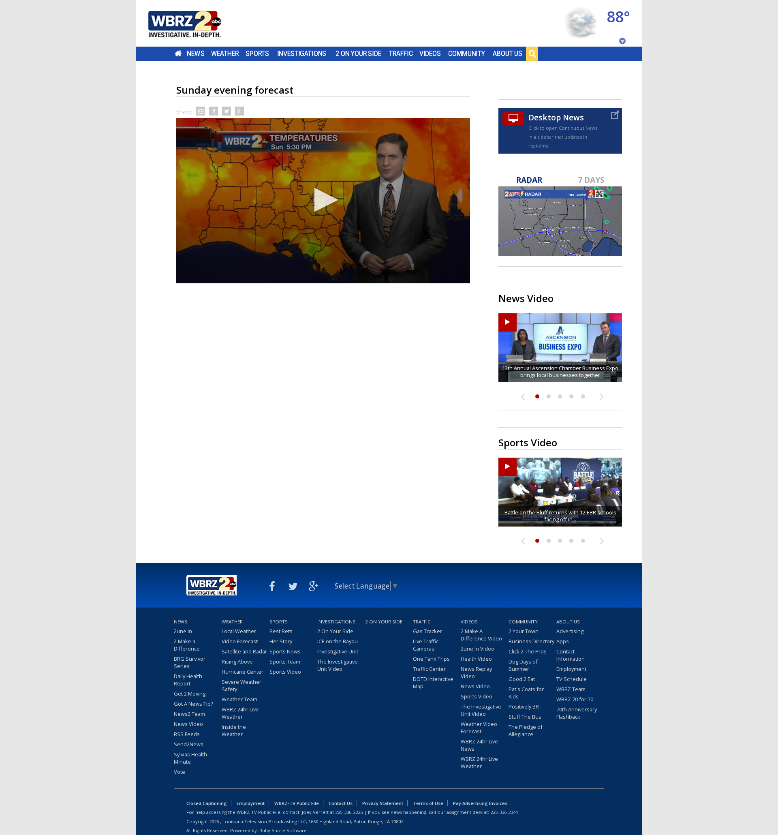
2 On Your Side (358, 53)
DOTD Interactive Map (433, 682)
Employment (571, 668)
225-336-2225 (349, 812)
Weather (225, 53)
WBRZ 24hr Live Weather (240, 713)
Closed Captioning (206, 803)
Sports (257, 53)
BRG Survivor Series (189, 662)
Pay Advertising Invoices (480, 803)
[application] (323, 200)
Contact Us (341, 803)
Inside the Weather (234, 730)
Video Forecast (240, 641)
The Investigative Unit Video (337, 665)
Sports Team (284, 661)
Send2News (188, 744)
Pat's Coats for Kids (526, 692)
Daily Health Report (188, 679)
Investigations (302, 53)
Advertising (570, 631)
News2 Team (189, 713)
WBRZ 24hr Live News (479, 745)
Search (532, 53)
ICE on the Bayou (337, 641)
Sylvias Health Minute (190, 758)
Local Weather (239, 631)
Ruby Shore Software (283, 830)
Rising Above (237, 661)
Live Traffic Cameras (425, 645)
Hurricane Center (242, 671)
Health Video (476, 658)
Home (178, 53)
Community (466, 53)
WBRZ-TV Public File (296, 803)
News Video (188, 724)
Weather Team (239, 699)
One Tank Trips (431, 658)
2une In (183, 631)
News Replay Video (476, 672)
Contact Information (570, 655)
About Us (507, 53)
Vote (179, 771)
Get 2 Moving (189, 693)
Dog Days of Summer (523, 665)
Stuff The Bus (525, 716)
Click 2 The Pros (528, 651)
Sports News (285, 651)
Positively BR (524, 706)
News (195, 53)
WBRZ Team (571, 689)
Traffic (401, 53)
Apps (562, 641)
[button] (323, 200)
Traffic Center (429, 668)
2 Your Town (524, 631)
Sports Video (285, 671)
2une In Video (477, 648)
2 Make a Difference (187, 645)
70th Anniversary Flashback (576, 713)
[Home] (194, 23)
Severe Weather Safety (241, 685)
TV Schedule (571, 679)
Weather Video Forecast (479, 727)
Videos (430, 53)
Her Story (280, 641)
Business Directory (531, 641)
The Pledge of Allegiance (526, 730)
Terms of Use (428, 803)
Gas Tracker (427, 631)
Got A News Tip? (193, 703)
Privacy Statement (382, 803)
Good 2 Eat (522, 679)
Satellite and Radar (244, 651)
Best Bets (281, 631)
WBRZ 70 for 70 (574, 699)
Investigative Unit (337, 651)
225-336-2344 (504, 812)
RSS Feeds (187, 734)
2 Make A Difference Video (481, 634)
